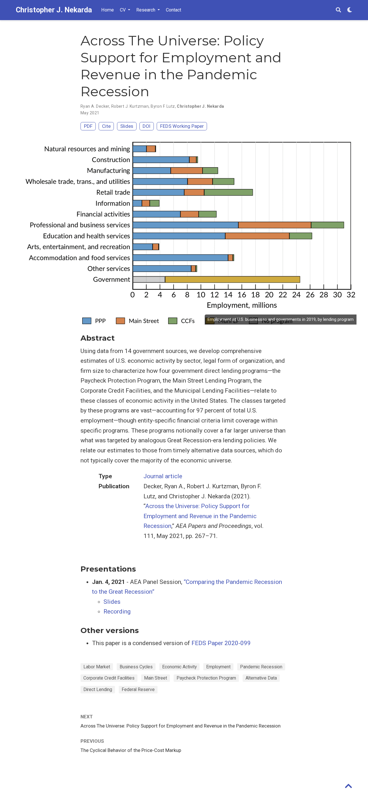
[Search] (338, 10)
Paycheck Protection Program (206, 678)
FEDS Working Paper (182, 126)
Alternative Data (261, 678)
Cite (106, 126)
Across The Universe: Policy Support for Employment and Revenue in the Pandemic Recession (180, 726)
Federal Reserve (138, 689)
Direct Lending (97, 689)
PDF (88, 126)
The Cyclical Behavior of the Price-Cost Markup (130, 750)
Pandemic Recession (261, 667)
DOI (146, 126)
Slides (126, 126)
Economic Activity (179, 667)
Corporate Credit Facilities (109, 678)
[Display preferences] (349, 10)
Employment (218, 667)
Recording (117, 611)
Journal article (162, 476)
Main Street (155, 678)
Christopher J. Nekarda (54, 10)
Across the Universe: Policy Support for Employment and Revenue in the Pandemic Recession (199, 516)
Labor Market (96, 667)
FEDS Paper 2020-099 (221, 643)
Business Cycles (136, 667)
